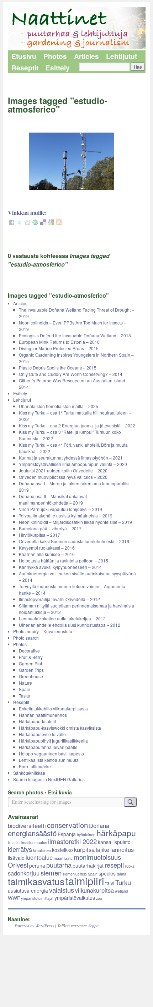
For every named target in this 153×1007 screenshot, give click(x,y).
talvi (109, 883)
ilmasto (14, 842)
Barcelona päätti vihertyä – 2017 (50, 528)
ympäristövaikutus (74, 897)
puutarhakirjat (88, 865)
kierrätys (20, 849)
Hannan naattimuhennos (43, 715)
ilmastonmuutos (34, 842)
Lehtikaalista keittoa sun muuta (49, 760)
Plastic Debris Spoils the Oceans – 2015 (57, 367)
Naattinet (19, 919)
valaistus (61, 889)
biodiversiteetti (27, 825)
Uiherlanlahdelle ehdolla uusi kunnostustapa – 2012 (69, 625)
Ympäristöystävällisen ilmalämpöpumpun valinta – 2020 (73, 464)
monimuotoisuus (97, 857)
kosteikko (62, 849)
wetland (121, 891)
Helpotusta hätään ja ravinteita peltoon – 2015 (63, 560)
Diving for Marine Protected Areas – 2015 (59, 348)
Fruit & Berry (31, 657)
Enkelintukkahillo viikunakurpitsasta (53, 708)
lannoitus (122, 849)
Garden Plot (30, 663)
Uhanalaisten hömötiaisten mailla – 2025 (58, 406)
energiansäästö (32, 833)
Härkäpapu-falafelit (37, 721)
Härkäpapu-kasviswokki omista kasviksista (60, 728)
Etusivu (23, 56)
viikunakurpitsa (94, 890)
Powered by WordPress (34, 925)
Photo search (26, 638)
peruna (37, 865)
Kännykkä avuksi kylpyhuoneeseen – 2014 (60, 567)
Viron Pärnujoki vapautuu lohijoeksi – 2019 (60, 509)
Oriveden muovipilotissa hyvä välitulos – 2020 (63, 477)
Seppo (93, 925)
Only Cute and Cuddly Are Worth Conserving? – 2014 (70, 374)
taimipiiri (84, 880)
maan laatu (63, 858)
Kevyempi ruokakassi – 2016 (47, 548)
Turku (123, 882)
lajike (102, 849)
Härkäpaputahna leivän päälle (48, 747)
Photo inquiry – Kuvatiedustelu (42, 631)
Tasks (24, 696)
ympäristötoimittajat (37, 898)
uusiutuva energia (28, 890)
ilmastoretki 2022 (72, 841)
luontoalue (39, 857)
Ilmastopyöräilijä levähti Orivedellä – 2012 (59, 599)
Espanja (67, 834)
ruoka (129, 866)
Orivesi (18, 864)
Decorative (29, 651)
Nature (25, 683)
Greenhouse (31, 676)
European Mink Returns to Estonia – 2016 (59, 342)
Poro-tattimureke (35, 766)
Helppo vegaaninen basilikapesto (51, 753)
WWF (14, 897)
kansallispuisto (114, 841)
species (107, 873)
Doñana (99, 825)
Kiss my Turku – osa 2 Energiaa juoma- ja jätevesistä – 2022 (77, 425)
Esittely (58, 68)
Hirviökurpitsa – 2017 (39, 535)
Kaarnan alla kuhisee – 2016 (47, 554)
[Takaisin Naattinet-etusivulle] (77, 28)
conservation (67, 824)
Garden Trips (31, 670)
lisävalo (16, 857)
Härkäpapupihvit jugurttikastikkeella (53, 741)
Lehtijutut (121, 56)
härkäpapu (116, 833)
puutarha (59, 864)
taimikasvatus (36, 881)
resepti (114, 864)
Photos (55, 56)
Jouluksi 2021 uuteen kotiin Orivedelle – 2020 (63, 470)
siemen (51, 872)
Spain (24, 689)
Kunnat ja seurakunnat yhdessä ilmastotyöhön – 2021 (71, 458)
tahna (121, 874)
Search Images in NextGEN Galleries (49, 779)
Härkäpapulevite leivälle (42, 734)
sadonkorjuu (23, 873)
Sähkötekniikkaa (29, 773)
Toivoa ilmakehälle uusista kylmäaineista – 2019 (65, 515)
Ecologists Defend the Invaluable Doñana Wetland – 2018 (75, 335)
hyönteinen (86, 834)
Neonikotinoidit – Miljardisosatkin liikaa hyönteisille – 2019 (75, 522)
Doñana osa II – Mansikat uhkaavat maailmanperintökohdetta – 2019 (53, 499)
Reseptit (24, 68)
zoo (99, 898)
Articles (86, 56)
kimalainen (42, 850)
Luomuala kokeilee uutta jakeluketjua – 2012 (62, 618)
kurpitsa (84, 849)
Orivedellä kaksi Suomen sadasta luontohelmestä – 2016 (74, 541)
